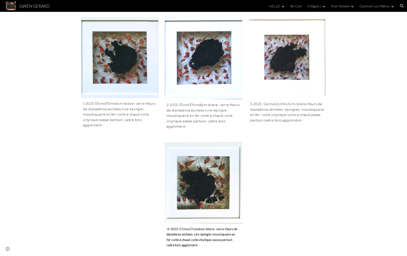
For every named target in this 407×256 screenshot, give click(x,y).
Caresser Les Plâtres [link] (375, 6)
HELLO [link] (274, 6)
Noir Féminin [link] (340, 6)
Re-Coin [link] (296, 6)
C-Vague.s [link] (314, 6)
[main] (120, 114)
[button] (402, 6)
